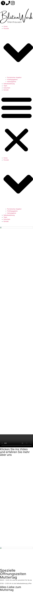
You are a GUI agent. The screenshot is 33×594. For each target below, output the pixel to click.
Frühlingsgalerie (12, 79)
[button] (16, 124)
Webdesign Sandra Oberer (8, 540)
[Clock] (3, 3)
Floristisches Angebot (14, 77)
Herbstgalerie (11, 81)
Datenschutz (13, 537)
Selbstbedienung (9, 84)
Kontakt (6, 90)
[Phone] (8, 3)
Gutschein (7, 88)
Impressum (3, 537)
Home (5, 26)
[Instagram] (13, 3)
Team (5, 86)
